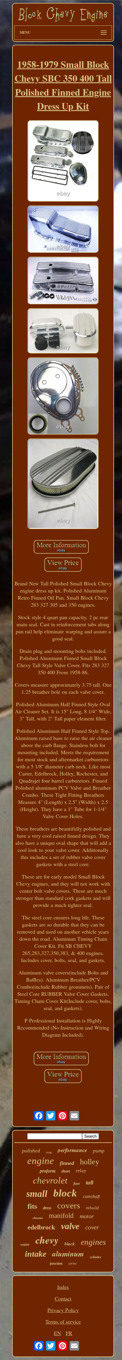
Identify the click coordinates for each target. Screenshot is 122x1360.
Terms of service (63, 1321)
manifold (61, 1215)
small (36, 1193)
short (65, 1171)
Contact (63, 1298)
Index (63, 1286)
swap (49, 1152)
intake (35, 1253)
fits (32, 1206)
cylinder (95, 1257)
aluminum (68, 1253)
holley (89, 1161)
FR (69, 1333)
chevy (47, 1240)
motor (87, 1216)
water (25, 1244)
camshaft (91, 1196)
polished (31, 1151)
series (72, 1263)
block (65, 1193)
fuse (76, 1183)
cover (92, 1227)
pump (99, 1151)
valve (70, 1226)
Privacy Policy (63, 1310)
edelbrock (41, 1227)
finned (67, 1163)
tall (89, 1182)
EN (57, 1333)
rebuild (92, 1207)
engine (40, 1160)
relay (81, 1170)
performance (72, 1150)
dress (47, 1208)
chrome (38, 1218)
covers (68, 1205)
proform (47, 1170)
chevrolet (50, 1180)
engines (93, 1242)
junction (56, 1263)
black (70, 1244)
